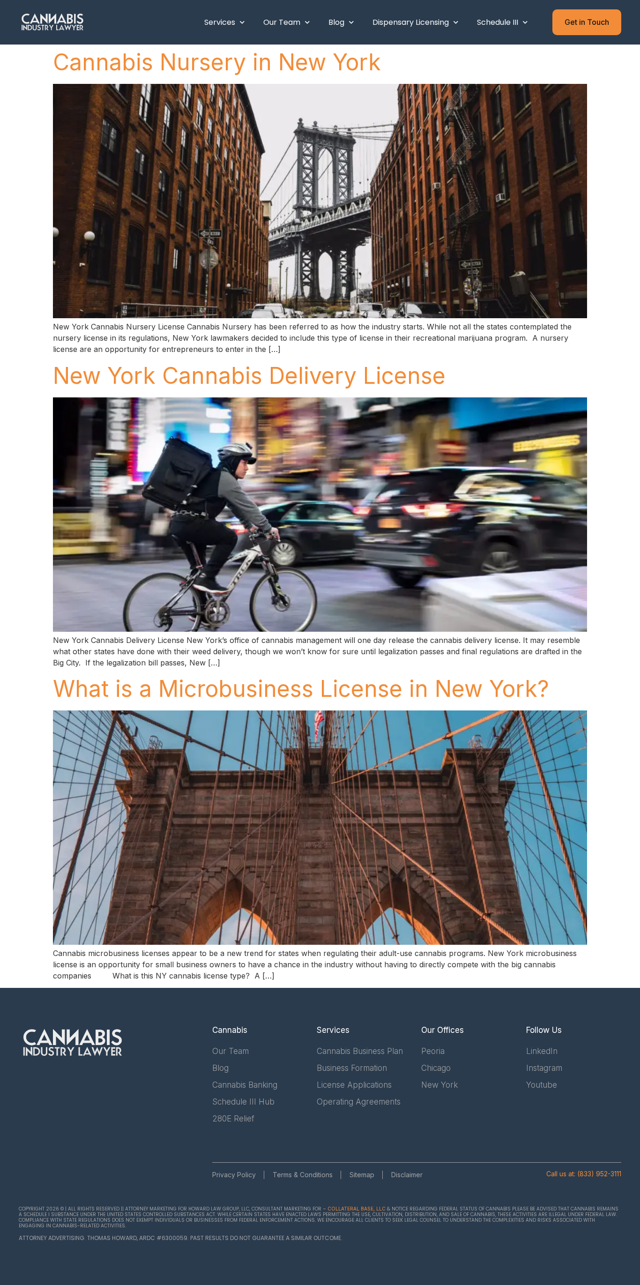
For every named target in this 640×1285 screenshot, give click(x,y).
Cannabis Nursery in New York (217, 62)
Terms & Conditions (303, 1175)
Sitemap (362, 1175)
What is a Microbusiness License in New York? (301, 688)
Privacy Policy (234, 1175)
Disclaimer (407, 1175)
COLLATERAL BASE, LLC (356, 1208)
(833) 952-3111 (599, 1174)
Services (219, 22)
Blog (336, 22)
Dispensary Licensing (410, 22)
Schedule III (497, 22)
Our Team (281, 22)
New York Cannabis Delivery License (249, 375)
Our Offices (442, 1030)
